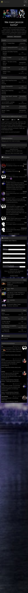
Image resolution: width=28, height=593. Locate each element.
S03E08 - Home (6, 71)
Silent (14, 119)
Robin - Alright (10, 288)
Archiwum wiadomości (14, 234)
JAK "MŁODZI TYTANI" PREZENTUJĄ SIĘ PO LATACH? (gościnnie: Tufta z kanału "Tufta (16, 294)
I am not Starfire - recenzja (8, 102)
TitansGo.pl (6, 2)
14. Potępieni (5, 317)
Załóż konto (10, 36)
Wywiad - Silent (5, 106)
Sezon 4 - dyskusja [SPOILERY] (10, 47)
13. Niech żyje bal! (6, 321)
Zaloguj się (3, 141)
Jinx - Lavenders (11, 300)
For (22, 47)
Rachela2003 (22, 62)
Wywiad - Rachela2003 (7, 86)
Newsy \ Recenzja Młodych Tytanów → (10, 401)
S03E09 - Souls (6, 67)
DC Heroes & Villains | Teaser (14, 304)
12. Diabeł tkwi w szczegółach (9, 325)
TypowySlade (22, 96)
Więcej (24, 40)
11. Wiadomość (5, 330)
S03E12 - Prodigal (7, 57)
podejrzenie (22, 43)
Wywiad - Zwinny (6, 110)
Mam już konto (17, 36)
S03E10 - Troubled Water (9, 43)
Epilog (3, 313)
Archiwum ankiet (14, 275)
